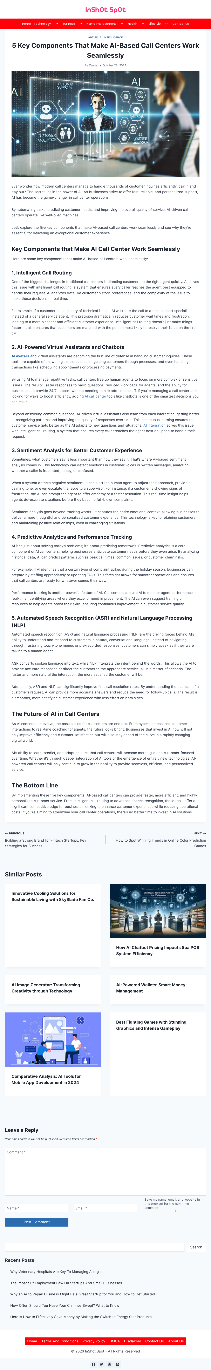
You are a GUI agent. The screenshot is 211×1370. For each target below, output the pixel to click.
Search (196, 1247)
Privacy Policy (93, 1341)
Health (132, 24)
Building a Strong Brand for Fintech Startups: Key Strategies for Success (45, 840)
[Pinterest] (117, 1364)
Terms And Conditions (59, 1341)
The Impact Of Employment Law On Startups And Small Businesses (66, 1283)
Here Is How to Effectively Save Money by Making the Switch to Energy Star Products (81, 1317)
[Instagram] (109, 1364)
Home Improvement (101, 24)
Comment (16, 1152)
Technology (42, 24)
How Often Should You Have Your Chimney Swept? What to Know (64, 1305)
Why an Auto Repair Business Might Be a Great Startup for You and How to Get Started (82, 1294)
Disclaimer (132, 1341)
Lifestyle (155, 24)
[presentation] (158, 911)
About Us (176, 1341)
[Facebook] (93, 1364)
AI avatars (20, 356)
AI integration (154, 425)
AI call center (95, 396)
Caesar (93, 65)
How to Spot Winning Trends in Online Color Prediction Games (161, 840)
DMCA (114, 1341)
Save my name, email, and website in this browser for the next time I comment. (172, 1204)
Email (81, 1208)
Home (26, 24)
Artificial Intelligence (105, 37)
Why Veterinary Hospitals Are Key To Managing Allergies (56, 1272)
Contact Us (180, 24)
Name (13, 1208)
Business (69, 24)
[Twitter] (101, 1364)
